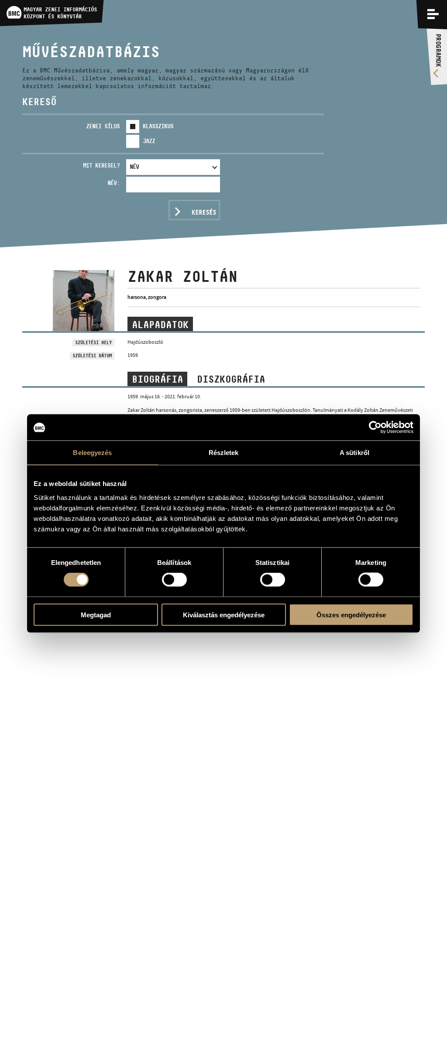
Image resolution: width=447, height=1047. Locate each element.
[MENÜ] (433, 14)
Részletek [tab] (224, 452)
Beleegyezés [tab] (92, 452)
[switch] (174, 580)
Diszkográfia (231, 379)
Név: (113, 182)
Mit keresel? (101, 165)
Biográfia (157, 379)
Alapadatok (160, 324)
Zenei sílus (103, 126)
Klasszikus (158, 126)
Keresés (204, 212)
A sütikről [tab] (354, 452)
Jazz (149, 140)
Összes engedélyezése (351, 614)
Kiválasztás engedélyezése (224, 614)
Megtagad (96, 614)
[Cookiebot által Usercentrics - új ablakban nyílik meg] (375, 427)
